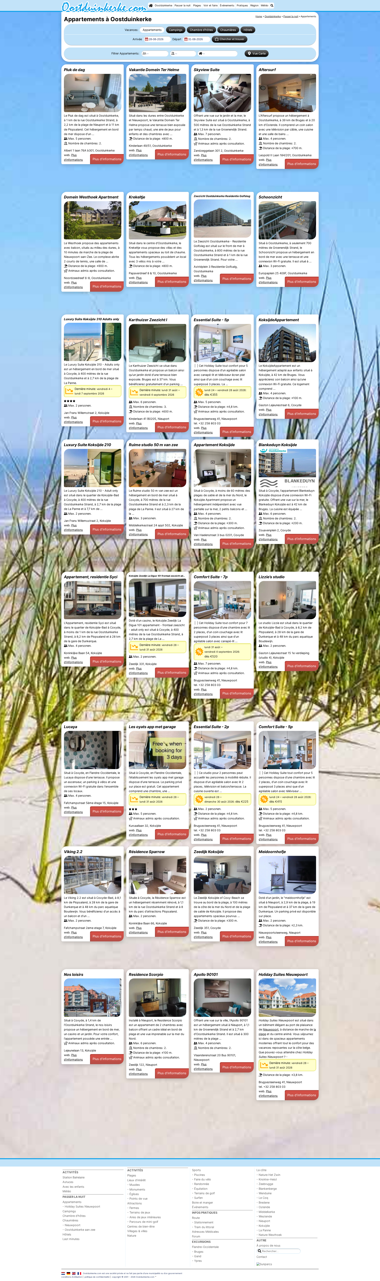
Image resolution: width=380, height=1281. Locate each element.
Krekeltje (137, 197)
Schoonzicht (270, 197)
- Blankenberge (266, 1188)
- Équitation (199, 1188)
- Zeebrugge (264, 1184)
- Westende (264, 1216)
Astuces (68, 1182)
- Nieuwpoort (71, 1225)
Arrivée (138, 39)
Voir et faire (210, 5)
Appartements (152, 29)
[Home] (151, 6)
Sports (196, 1170)
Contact (261, 1256)
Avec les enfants (73, 1186)
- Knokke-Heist (266, 1179)
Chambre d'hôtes (201, 29)
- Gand (196, 1256)
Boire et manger (202, 1202)
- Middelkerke (265, 1211)
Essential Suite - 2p (211, 726)
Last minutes (71, 1239)
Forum (196, 1236)
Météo (264, 5)
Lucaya (70, 726)
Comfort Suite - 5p (276, 726)
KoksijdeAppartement (279, 319)
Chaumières (228, 29)
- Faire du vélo (201, 1179)
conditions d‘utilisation (71, 1277)
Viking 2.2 (73, 851)
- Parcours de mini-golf (142, 1221)
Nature (131, 1235)
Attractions (134, 1203)
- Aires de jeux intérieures (144, 1217)
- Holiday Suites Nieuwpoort (81, 1206)
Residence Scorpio (146, 974)
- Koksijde (263, 1225)
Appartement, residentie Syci (90, 576)
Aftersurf (267, 69)
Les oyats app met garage (152, 726)
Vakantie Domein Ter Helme (154, 69)
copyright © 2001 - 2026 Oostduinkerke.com (133, 1277)
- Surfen (197, 1197)
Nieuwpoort (270, 1029)
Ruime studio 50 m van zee (153, 444)
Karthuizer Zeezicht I (148, 319)
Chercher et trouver (232, 39)
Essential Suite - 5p (211, 319)
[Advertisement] (180, 180)
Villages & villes (137, 1231)
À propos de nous (268, 1245)
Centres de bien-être (141, 1226)
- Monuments (136, 1189)
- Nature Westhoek (269, 1234)
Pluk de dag (74, 69)
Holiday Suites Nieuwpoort (283, 974)
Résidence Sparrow (147, 851)
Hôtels (248, 29)
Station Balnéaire (74, 1177)
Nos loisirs (73, 974)
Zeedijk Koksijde (209, 851)
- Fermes (133, 1208)
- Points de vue (137, 1198)
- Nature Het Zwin (268, 1174)
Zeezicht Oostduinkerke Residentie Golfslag (222, 196)
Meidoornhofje (272, 851)
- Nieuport (263, 1221)
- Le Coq (262, 1197)
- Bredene (263, 1202)
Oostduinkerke (163, 5)
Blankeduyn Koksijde (278, 444)
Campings (175, 29)
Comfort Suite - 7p (211, 576)
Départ (177, 39)
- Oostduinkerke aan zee (79, 1229)
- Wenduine (264, 1193)
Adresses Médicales (205, 1231)
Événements (227, 5)
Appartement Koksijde (214, 444)
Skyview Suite (206, 69)
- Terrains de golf (203, 1193)
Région (254, 5)
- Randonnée (200, 1184)
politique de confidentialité (97, 1277)
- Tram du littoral (203, 1227)
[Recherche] (272, 6)
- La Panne (263, 1230)
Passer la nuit (183, 5)
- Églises (133, 1194)
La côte (261, 1170)
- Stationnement (202, 1222)
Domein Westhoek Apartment (91, 197)
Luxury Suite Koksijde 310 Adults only (91, 319)
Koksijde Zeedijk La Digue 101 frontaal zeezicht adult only (157, 575)
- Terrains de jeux (138, 1212)
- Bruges (197, 1251)
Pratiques (242, 5)
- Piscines (198, 1174)
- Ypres (197, 1260)
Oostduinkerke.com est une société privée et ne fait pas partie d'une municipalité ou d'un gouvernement (132, 1273)
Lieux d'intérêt (136, 1180)
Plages (197, 5)
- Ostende (263, 1207)
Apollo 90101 (206, 974)
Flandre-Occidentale (205, 1247)
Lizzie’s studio (272, 576)
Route (196, 1217)
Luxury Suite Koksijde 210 (87, 444)
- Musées (133, 1184)
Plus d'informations (107, 159)
